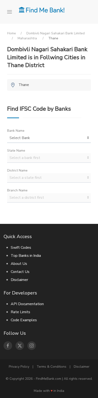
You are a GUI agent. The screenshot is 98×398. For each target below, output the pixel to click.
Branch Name (17, 190)
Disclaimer (19, 279)
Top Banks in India (26, 255)
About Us (19, 263)
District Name (17, 170)
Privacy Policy (19, 366)
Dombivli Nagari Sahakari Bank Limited (55, 33)
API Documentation (27, 304)
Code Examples (24, 320)
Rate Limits (20, 312)
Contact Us (20, 271)
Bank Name (15, 130)
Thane (24, 84)
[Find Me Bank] (41, 9)
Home (11, 33)
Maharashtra (28, 38)
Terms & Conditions (51, 366)
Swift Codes (21, 247)
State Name (16, 150)
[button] (11, 12)
